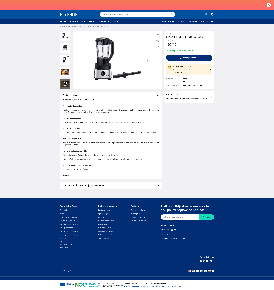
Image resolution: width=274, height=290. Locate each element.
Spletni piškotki (104, 238)
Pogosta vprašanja (138, 210)
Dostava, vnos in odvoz (106, 221)
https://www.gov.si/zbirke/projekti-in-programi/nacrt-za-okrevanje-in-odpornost (152, 286)
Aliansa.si (186, 78)
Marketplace (135, 214)
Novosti (63, 238)
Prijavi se (206, 217)
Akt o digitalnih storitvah (69, 224)
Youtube (207, 261)
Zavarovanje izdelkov (106, 231)
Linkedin (211, 261)
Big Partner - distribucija (69, 231)
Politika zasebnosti (105, 235)
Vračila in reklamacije (138, 221)
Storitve (101, 217)
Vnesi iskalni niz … (115, 14)
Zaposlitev (64, 248)
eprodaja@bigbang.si (168, 235)
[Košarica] (211, 14)
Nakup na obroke (104, 228)
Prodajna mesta (104, 210)
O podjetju (64, 210)
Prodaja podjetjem (66, 228)
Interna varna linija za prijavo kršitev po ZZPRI (70, 243)
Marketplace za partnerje (69, 235)
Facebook (201, 261)
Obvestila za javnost (67, 221)
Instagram (204, 261)
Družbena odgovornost (68, 217)
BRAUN (168, 33)
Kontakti (63, 214)
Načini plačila (103, 224)
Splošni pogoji (103, 214)
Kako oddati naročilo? (139, 217)
